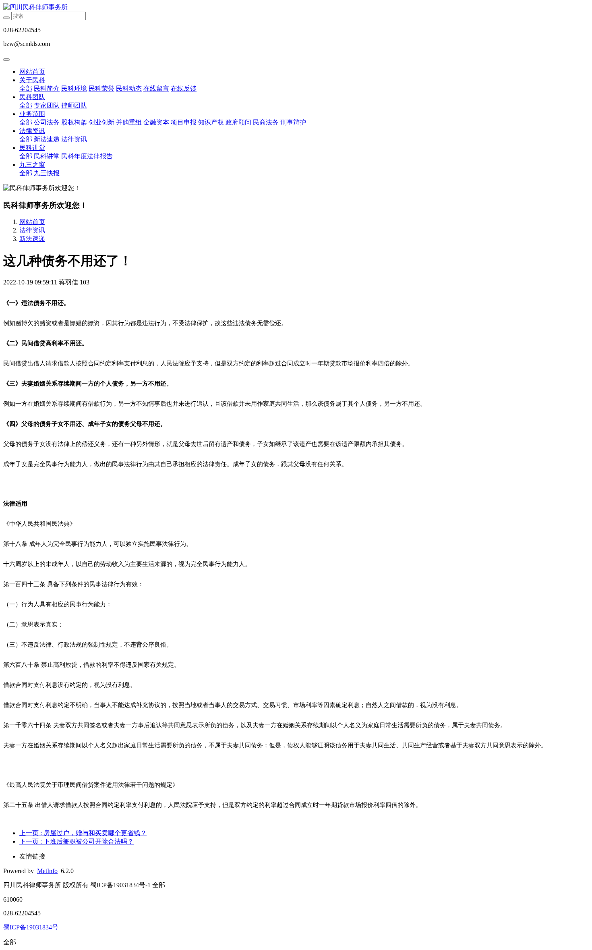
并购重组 (129, 122)
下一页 (76, 841)
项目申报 (184, 122)
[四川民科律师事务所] (296, 7)
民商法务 (266, 122)
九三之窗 (32, 164)
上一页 (83, 833)
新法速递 (47, 139)
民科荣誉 (101, 88)
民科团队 (32, 96)
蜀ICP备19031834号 (30, 927)
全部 (25, 88)
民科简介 (47, 88)
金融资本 (156, 122)
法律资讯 (32, 130)
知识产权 (211, 122)
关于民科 (32, 80)
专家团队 (47, 105)
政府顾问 (238, 122)
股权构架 (74, 122)
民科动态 (129, 88)
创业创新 (101, 122)
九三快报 (47, 173)
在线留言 (156, 88)
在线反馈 (184, 88)
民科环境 (74, 88)
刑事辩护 (293, 122)
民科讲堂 (32, 147)
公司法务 (47, 122)
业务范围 (32, 113)
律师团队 (74, 105)
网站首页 (32, 71)
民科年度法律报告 (87, 156)
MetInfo (47, 870)
